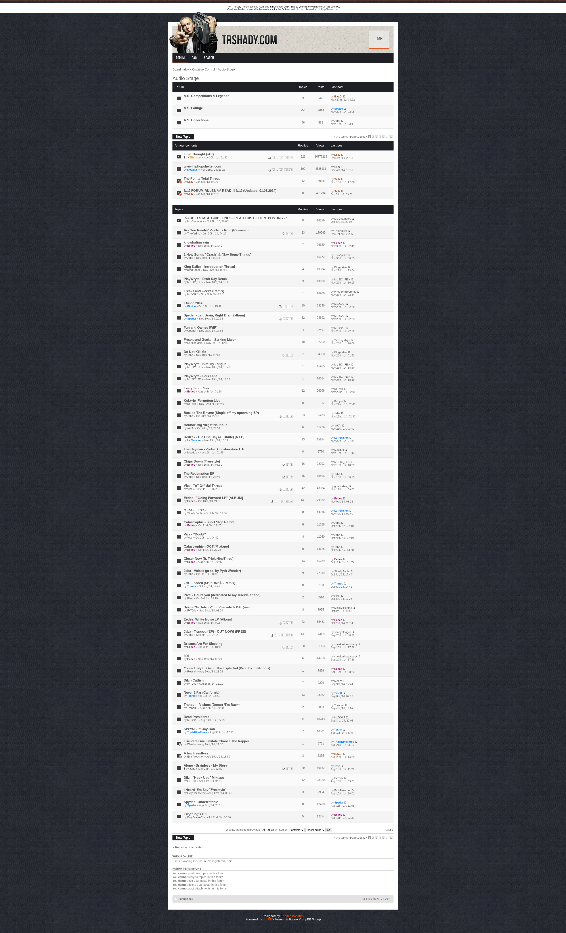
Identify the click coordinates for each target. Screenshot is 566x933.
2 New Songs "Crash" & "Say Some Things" (218, 254)
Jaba (337, 120)
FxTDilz (191, 610)
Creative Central (203, 69)
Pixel (190, 598)
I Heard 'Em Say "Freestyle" (205, 790)
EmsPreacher (195, 756)
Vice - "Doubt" (195, 534)
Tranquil (192, 708)
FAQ (194, 58)
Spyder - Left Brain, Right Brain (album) (214, 315)
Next (388, 830)
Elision (191, 306)
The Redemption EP (199, 473)
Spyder (191, 318)
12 (285, 170)
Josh (337, 766)
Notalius (192, 169)
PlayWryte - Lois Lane (200, 376)
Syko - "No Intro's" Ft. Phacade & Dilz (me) (217, 607)
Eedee (191, 245)
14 (285, 157)
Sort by (283, 829)
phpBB (267, 919)
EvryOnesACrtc (196, 793)
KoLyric (338, 388)
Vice (190, 489)
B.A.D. (338, 96)
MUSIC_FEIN (195, 282)
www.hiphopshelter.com (202, 166)
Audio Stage (226, 69)
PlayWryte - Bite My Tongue (205, 364)
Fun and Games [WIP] (200, 327)
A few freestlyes (196, 753)
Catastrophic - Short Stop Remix (209, 522)
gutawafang (341, 486)
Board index (180, 69)
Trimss (191, 586)
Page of (357, 136)
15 (290, 157)
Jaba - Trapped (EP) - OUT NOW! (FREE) (215, 631)
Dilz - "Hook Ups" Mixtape (204, 777)
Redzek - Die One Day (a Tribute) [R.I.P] (214, 437)
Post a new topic (182, 135)
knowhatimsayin (196, 242)
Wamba (192, 744)
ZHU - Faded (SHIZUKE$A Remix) (209, 583)
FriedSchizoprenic (345, 291)
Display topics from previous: (243, 829)
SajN (337, 154)
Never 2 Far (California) (202, 692)
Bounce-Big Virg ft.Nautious (205, 425)
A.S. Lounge (193, 108)
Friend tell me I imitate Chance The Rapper (216, 741)
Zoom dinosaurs (292, 916)
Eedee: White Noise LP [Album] (208, 619)
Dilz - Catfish (194, 680)
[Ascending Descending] (319, 829)
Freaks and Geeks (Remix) (204, 291)
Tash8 (191, 695)
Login (379, 39)
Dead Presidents (196, 717)
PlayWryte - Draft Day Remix (206, 279)
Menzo (338, 681)
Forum (180, 58)
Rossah (192, 671)
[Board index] (223, 32)
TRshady (195, 157)
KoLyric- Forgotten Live (202, 400)
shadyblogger (342, 632)
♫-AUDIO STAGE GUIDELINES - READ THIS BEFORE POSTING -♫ (235, 218)
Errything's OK (195, 814)
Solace (338, 108)
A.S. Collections (196, 120)
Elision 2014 (193, 303)
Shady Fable (195, 513)
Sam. (337, 167)
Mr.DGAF (192, 294)
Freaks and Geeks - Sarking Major (210, 339)
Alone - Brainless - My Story (205, 765)
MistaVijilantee (343, 607)
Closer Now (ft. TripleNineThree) (208, 558)
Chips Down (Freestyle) (202, 461)
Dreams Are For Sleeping (203, 643)
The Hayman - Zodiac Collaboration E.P (214, 449)
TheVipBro (193, 233)
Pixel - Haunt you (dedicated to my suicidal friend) (222, 595)
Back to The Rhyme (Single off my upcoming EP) (221, 413)
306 (186, 656)
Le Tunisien (194, 440)
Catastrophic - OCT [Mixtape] (206, 546)
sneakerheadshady (346, 644)
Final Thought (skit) (199, 154)
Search (209, 58)
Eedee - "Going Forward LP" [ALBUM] (213, 498)
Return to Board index (189, 847)
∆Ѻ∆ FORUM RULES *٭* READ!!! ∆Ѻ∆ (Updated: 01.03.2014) (230, 190)
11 (280, 170)
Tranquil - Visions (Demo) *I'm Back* (212, 704)
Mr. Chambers (195, 221)
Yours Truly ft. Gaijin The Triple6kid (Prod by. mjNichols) (227, 668)
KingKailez (193, 270)
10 (290, 501)
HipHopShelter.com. (328, 9)
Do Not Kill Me (195, 352)
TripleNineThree (197, 732)
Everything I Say (196, 388)
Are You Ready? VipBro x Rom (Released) (216, 230)
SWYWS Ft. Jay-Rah (199, 729)
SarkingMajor (195, 343)
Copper (191, 330)
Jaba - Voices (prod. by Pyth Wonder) (212, 571)
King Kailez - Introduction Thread (209, 266)
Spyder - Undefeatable (201, 802)
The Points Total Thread (202, 178)
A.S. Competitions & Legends (206, 96)
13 (280, 157)
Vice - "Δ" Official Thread (203, 485)
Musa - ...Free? (195, 510)
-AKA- (190, 428)
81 (391, 136)
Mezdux (192, 452)
